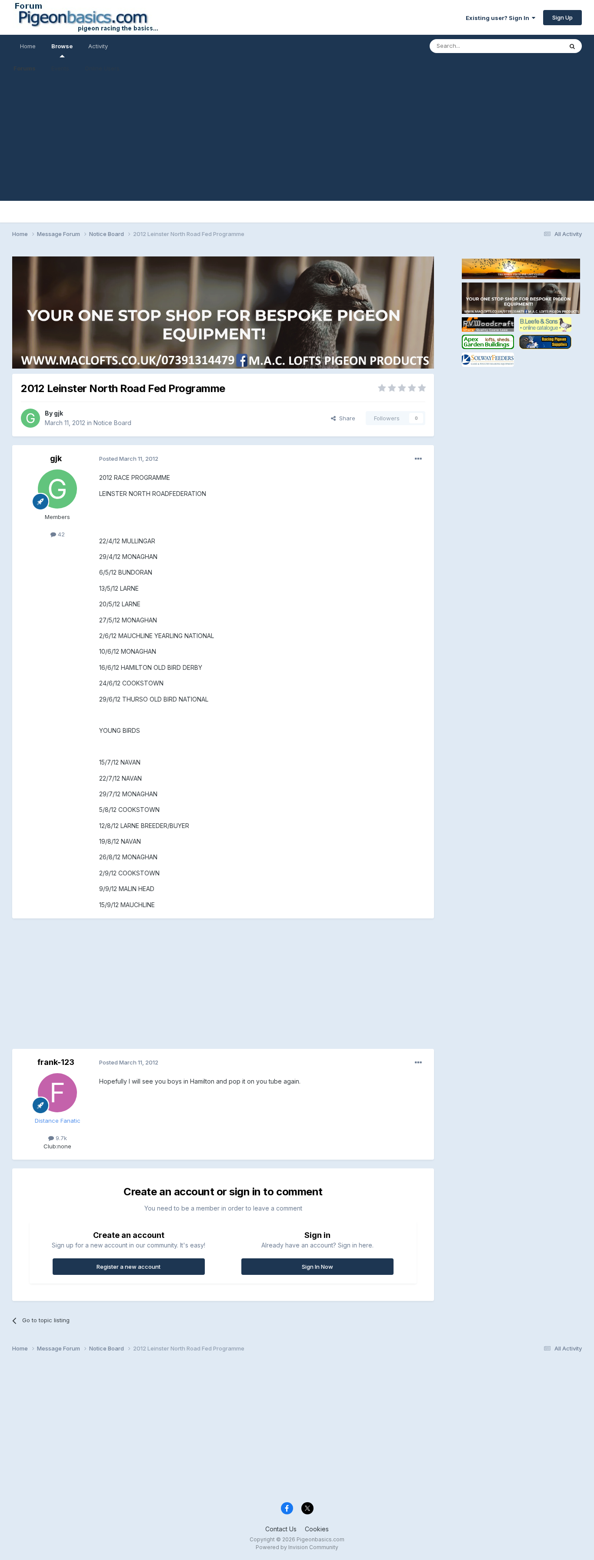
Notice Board (112, 422)
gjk (58, 413)
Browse (62, 46)
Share (345, 418)
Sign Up (562, 17)
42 (60, 534)
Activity (98, 46)
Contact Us (281, 1529)
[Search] (572, 46)
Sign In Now (317, 1266)
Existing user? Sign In (499, 17)
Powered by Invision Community (297, 1547)
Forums (24, 68)
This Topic (537, 46)
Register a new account (128, 1266)
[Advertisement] (297, 140)
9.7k (60, 1137)
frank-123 (55, 1062)
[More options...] (418, 459)
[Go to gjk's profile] (30, 418)
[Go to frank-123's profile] (57, 1092)
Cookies (317, 1529)
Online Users (102, 68)
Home (28, 46)
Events (60, 68)
